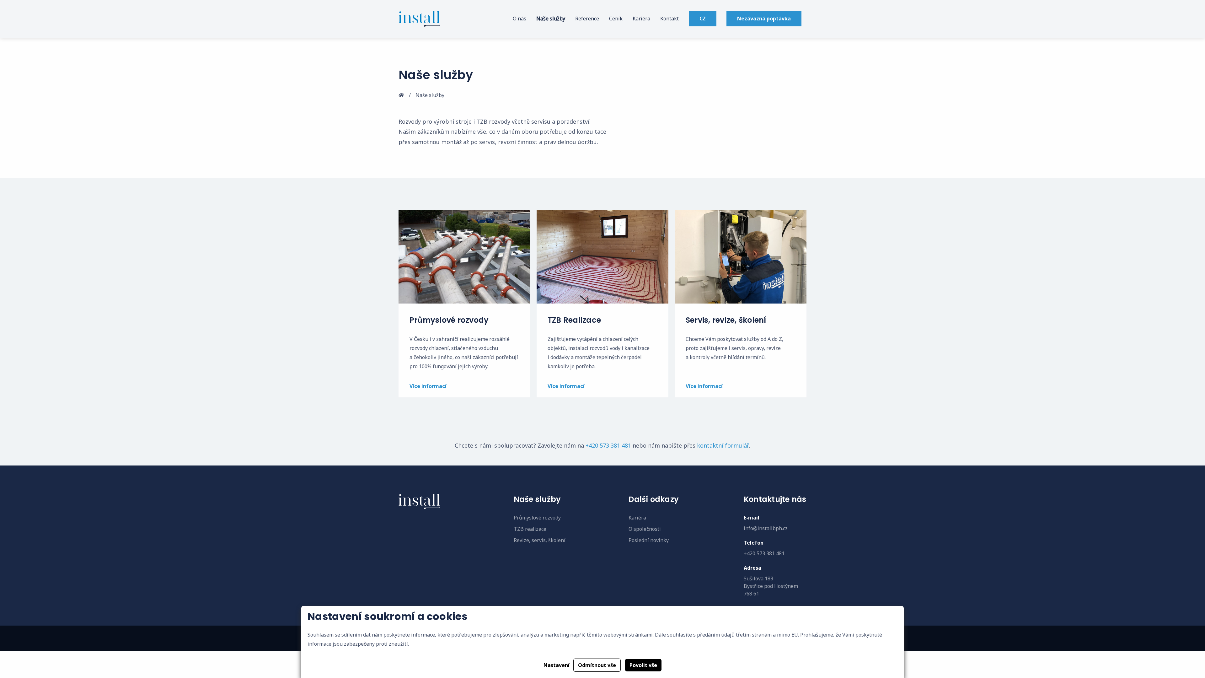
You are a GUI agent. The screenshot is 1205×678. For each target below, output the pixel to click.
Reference (587, 18)
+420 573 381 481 (608, 445)
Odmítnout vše (597, 665)
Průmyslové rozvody (537, 517)
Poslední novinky (649, 540)
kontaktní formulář (723, 445)
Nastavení (557, 665)
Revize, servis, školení (539, 540)
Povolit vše (643, 665)
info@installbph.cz (766, 528)
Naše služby (550, 18)
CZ (702, 18)
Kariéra (641, 18)
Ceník (616, 18)
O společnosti (645, 528)
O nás (519, 18)
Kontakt (669, 18)
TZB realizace (530, 528)
